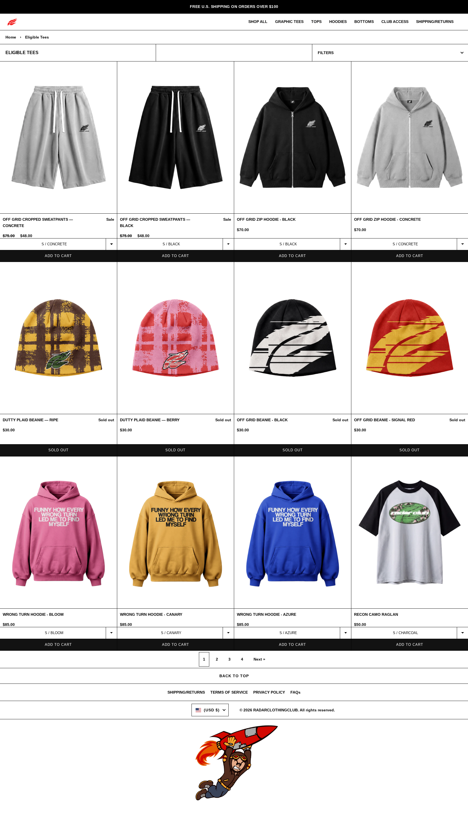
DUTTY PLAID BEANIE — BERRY (149, 420)
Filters (326, 53)
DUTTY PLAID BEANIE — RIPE (30, 420)
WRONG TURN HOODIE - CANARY (151, 614)
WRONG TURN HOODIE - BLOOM (33, 614)
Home (10, 37)
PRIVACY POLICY (269, 692)
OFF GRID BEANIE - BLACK (262, 420)
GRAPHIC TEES (289, 21)
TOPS (316, 21)
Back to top (234, 676)
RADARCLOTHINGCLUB (275, 710)
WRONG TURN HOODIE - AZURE (266, 614)
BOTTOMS (364, 21)
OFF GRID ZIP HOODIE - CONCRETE (387, 219)
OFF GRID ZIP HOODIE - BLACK (266, 219)
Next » (259, 659)
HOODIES (338, 21)
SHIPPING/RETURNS (435, 21)
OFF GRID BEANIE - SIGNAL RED (384, 420)
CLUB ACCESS (394, 21)
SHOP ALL (257, 21)
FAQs (295, 692)
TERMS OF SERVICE (229, 692)
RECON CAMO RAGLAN (376, 614)
